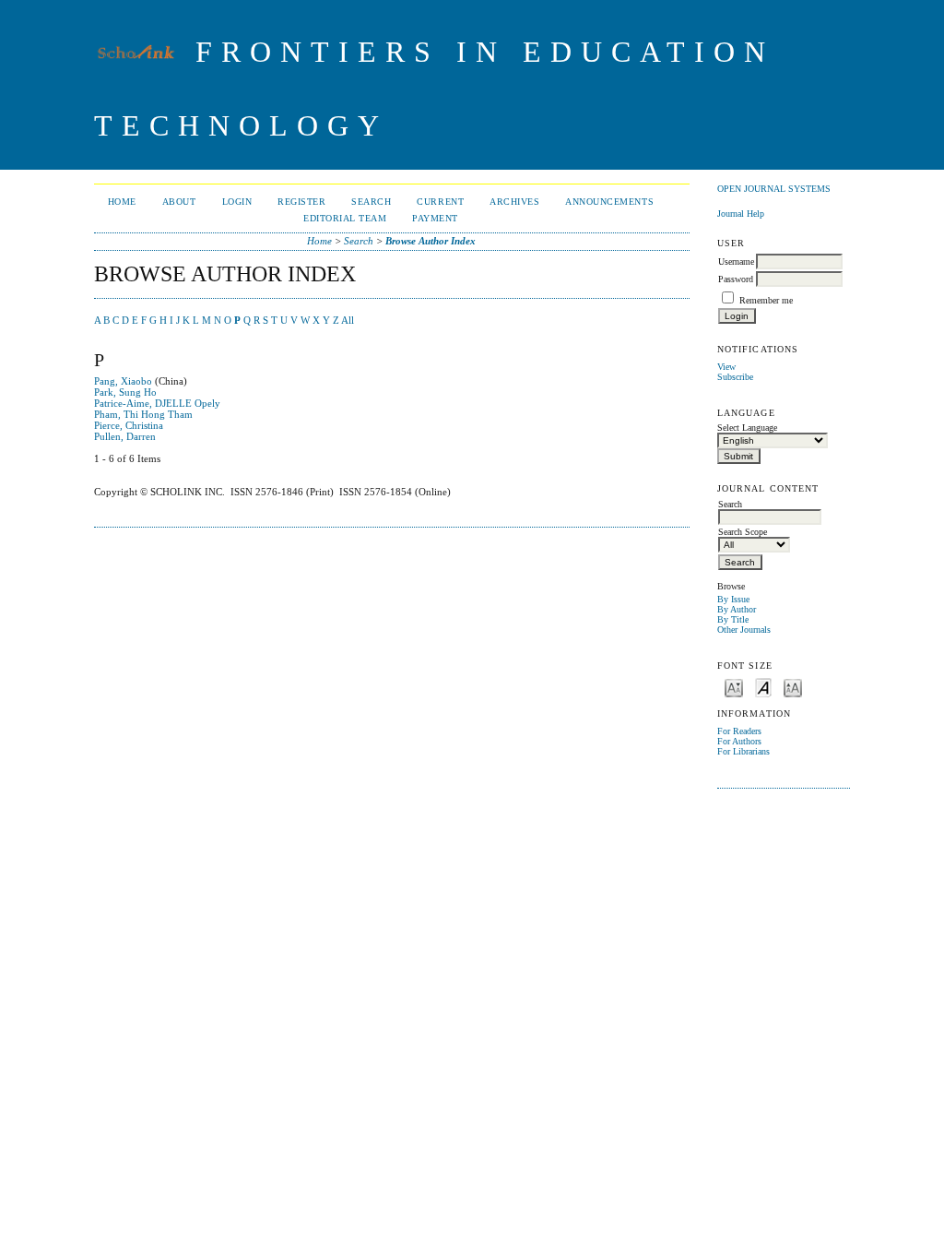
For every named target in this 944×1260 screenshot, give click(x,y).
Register (301, 201)
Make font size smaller (734, 686)
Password (735, 279)
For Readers (739, 731)
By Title (733, 619)
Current (440, 201)
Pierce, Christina (128, 425)
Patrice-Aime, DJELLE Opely (157, 403)
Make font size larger (793, 686)
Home (122, 201)
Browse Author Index (430, 240)
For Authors (739, 741)
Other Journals (744, 629)
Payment (435, 218)
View (726, 367)
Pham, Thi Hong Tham (143, 414)
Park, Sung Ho (125, 392)
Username (736, 261)
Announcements (609, 201)
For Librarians (743, 751)
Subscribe (735, 377)
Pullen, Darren (125, 436)
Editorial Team (344, 218)
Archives (514, 201)
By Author (736, 609)
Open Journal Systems (774, 189)
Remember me (766, 300)
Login (237, 201)
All (347, 320)
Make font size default (763, 686)
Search (371, 201)
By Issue (733, 599)
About (179, 201)
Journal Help (740, 213)
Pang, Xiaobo (123, 380)
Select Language (747, 427)
